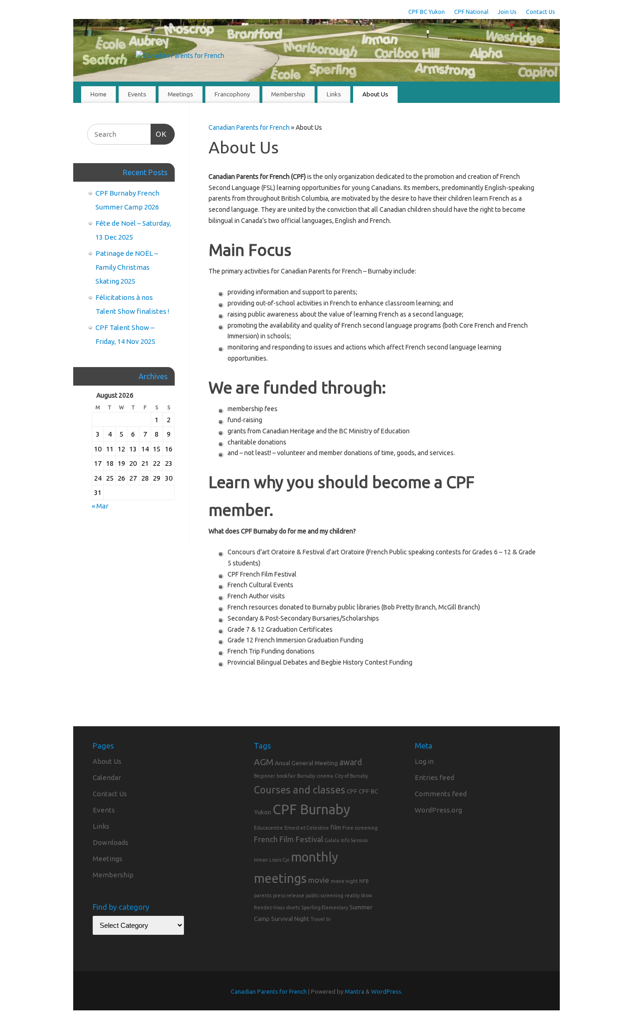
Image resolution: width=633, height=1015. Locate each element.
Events (137, 94)
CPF (352, 791)
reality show (358, 895)
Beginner (264, 776)
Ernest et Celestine (307, 828)
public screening (324, 895)
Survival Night (290, 918)
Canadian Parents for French (249, 127)
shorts (293, 907)
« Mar (100, 506)
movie (318, 879)
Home (98, 94)
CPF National (471, 11)
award (350, 762)
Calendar (107, 777)
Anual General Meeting (306, 763)
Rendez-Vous (269, 907)
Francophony (232, 94)
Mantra (354, 991)
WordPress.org (438, 810)
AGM (263, 762)
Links (334, 94)
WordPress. (387, 991)
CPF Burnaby (311, 809)
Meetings (180, 94)
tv (328, 919)
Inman (261, 860)
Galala (331, 840)
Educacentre (268, 828)
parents (263, 895)
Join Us (507, 11)
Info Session (354, 840)
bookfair (286, 776)
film (335, 827)
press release (288, 895)
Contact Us (540, 11)
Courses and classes (299, 789)
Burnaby (306, 776)
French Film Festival (288, 839)
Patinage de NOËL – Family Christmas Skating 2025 (126, 267)
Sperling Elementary (324, 907)
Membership (288, 94)
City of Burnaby (351, 776)
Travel (317, 919)
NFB (363, 881)
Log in (424, 761)
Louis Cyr (279, 860)
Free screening (360, 828)
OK (159, 134)
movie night (344, 881)
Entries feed (434, 777)
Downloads (110, 842)
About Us (375, 94)
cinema (324, 776)
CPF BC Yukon (426, 11)
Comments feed (441, 794)
